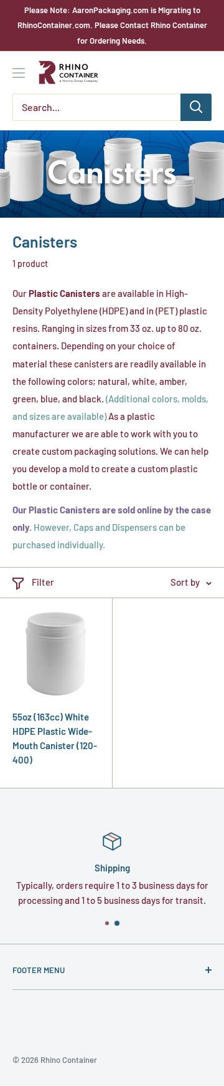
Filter (43, 582)
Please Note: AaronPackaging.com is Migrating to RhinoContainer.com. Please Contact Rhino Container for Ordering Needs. (112, 25)
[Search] (196, 107)
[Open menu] (18, 73)
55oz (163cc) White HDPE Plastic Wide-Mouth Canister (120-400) (54, 738)
